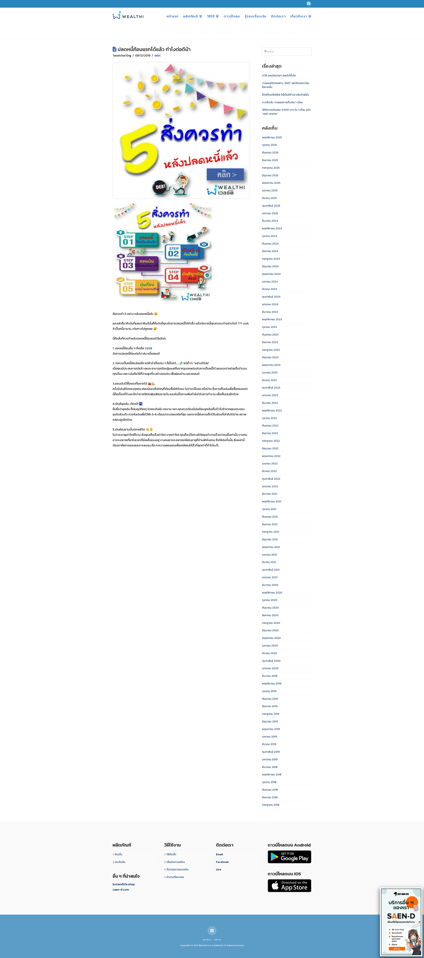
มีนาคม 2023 (269, 380)
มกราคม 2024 (270, 304)
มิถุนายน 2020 (270, 630)
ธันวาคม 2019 (269, 676)
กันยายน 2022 (270, 425)
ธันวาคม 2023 (270, 312)
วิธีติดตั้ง (171, 854)
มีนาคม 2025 (269, 198)
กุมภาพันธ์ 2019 (271, 752)
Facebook (222, 862)
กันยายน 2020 (270, 608)
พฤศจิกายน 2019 (271, 683)
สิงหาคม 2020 (270, 615)
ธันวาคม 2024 (270, 221)
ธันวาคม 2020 (270, 585)
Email (219, 854)
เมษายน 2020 (270, 646)
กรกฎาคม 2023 (271, 350)
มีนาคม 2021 (269, 562)
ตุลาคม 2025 (269, 145)
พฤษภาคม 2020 (271, 638)
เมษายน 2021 (269, 555)
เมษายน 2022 (270, 463)
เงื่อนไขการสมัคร (175, 862)
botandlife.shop (124, 884)
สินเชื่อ (118, 854)
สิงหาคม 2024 (270, 251)
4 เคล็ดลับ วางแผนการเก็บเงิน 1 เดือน (282, 102)
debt (157, 55)
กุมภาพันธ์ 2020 (271, 661)
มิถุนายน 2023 (270, 357)
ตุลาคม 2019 (269, 691)
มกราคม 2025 (270, 213)
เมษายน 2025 (269, 190)
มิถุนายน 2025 (270, 175)
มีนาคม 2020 (269, 653)
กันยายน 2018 (270, 790)
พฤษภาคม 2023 (271, 365)
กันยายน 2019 (270, 699)
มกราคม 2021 (269, 577)
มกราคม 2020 (270, 668)
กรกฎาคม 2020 (271, 623)
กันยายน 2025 (270, 152)
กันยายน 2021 (270, 517)
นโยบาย (217, 939)
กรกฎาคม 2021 (270, 532)
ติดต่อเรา (207, 939)
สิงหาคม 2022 (270, 433)
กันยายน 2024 (270, 244)
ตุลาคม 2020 (269, 600)
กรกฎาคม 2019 (270, 714)
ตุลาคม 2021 (269, 509)
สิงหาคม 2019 (269, 706)
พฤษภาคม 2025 (271, 183)
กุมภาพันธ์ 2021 (271, 570)
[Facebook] (308, 3)
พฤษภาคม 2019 (271, 729)
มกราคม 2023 (270, 395)
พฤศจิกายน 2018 (271, 774)
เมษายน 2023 (270, 372)
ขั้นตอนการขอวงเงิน (177, 869)
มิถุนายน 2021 (270, 539)
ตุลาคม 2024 (269, 236)
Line (218, 869)
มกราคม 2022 (270, 486)
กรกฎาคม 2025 (271, 168)
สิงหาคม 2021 (269, 524)
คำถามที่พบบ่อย (175, 877)
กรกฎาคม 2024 (271, 259)
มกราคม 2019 (269, 759)
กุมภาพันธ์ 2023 (271, 388)
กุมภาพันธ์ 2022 (271, 479)
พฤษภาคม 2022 (271, 456)
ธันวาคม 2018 (269, 767)
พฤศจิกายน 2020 (272, 592)
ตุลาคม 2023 (269, 327)
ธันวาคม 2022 (270, 403)
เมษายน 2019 (269, 736)
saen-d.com (121, 889)
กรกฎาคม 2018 (270, 805)
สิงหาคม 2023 (270, 342)
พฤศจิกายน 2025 (272, 137)
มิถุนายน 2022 (270, 448)
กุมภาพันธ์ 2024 (271, 297)
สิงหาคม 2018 (270, 797)
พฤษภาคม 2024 (271, 274)
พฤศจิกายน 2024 (272, 228)
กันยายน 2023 (270, 335)
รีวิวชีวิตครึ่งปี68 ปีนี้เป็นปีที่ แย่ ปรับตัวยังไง (285, 95)
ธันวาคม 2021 (269, 494)
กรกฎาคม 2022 (271, 441)
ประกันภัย (120, 862)
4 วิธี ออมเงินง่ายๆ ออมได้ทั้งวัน (279, 75)
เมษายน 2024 (270, 281)
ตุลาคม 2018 (269, 782)
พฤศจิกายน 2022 (272, 410)
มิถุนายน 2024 (270, 266)
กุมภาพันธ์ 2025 (271, 206)
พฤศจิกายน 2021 (271, 501)
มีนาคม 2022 (269, 471)
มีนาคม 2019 (269, 744)
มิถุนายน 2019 (270, 721)
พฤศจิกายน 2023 (272, 319)
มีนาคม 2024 (269, 289)
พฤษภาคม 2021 (271, 547)
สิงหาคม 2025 (270, 160)
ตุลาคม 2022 (269, 418)
